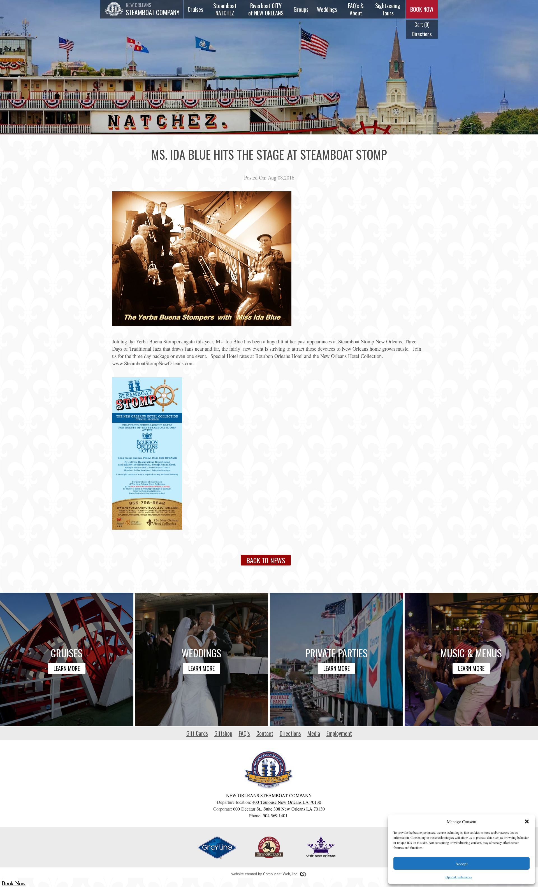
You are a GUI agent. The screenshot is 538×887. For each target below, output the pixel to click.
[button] (527, 821)
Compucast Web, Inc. (280, 874)
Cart (421, 24)
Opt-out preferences (459, 877)
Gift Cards (197, 733)
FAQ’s (244, 733)
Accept (461, 863)
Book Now (13, 883)
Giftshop (223, 733)
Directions (422, 34)
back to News (265, 560)
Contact (264, 733)
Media (313, 733)
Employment (339, 733)
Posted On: (255, 177)
